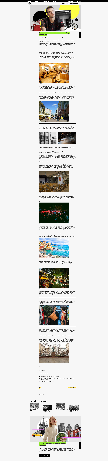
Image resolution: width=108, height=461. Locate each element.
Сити (30, 3)
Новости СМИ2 (32, 397)
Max (68, 3)
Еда (62, 1)
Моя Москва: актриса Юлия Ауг (47, 381)
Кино (29, 1)
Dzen (66, 3)
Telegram (63, 3)
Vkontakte (64, 3)
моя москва (41, 394)
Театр (36, 1)
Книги (55, 1)
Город (78, 1)
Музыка (70, 1)
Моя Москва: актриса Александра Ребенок (50, 376)
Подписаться (72, 387)
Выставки (46, 1)
